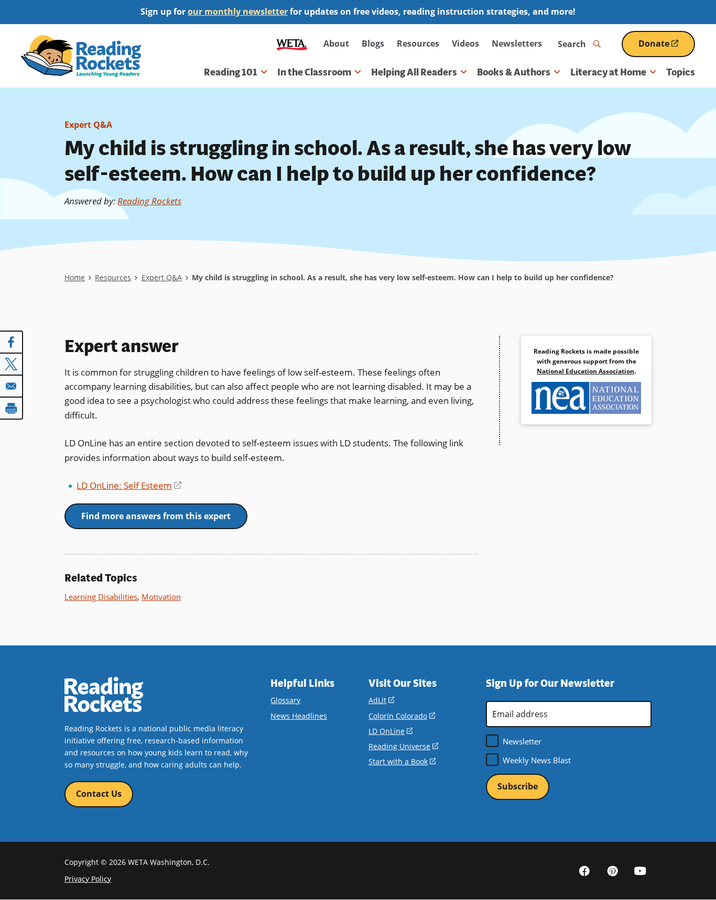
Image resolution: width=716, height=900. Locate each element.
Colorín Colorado (401, 716)
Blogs (373, 43)
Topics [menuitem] (680, 72)
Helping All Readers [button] (414, 72)
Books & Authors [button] (513, 72)
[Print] (11, 408)
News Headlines (298, 716)
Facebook (584, 870)
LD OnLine (390, 731)
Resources (418, 43)
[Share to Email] (11, 386)
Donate (666, 47)
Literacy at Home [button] (608, 72)
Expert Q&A (88, 124)
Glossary (285, 700)
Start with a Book (402, 761)
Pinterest (612, 870)
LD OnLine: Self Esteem (129, 485)
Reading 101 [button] (230, 72)
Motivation (161, 596)
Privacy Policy (87, 879)
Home (74, 277)
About (336, 43)
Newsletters (517, 43)
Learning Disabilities (100, 596)
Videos (465, 43)
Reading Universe (403, 746)
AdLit (381, 700)
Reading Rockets (149, 201)
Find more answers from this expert (156, 516)
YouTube (640, 870)
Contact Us (99, 793)
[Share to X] (11, 364)
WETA (292, 43)
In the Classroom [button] (314, 72)
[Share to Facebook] (11, 342)
